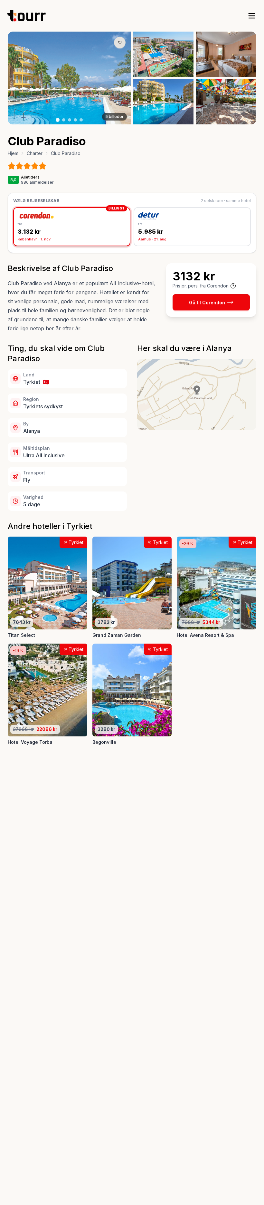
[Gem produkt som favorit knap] (120, 42)
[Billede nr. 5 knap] (81, 119)
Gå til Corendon (207, 302)
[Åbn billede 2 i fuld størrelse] (163, 54)
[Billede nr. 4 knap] (75, 119)
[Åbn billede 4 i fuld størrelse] (163, 101)
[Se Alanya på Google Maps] (196, 394)
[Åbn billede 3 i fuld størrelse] (226, 54)
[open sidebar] (251, 15)
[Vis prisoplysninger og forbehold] (233, 285)
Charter (34, 153)
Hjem (13, 153)
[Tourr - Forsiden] (29, 16)
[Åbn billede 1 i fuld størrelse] (69, 78)
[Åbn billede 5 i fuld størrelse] (226, 101)
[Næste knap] (116, 78)
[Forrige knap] (22, 78)
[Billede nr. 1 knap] (58, 120)
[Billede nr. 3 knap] (69, 119)
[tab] (71, 226)
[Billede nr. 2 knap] (63, 119)
